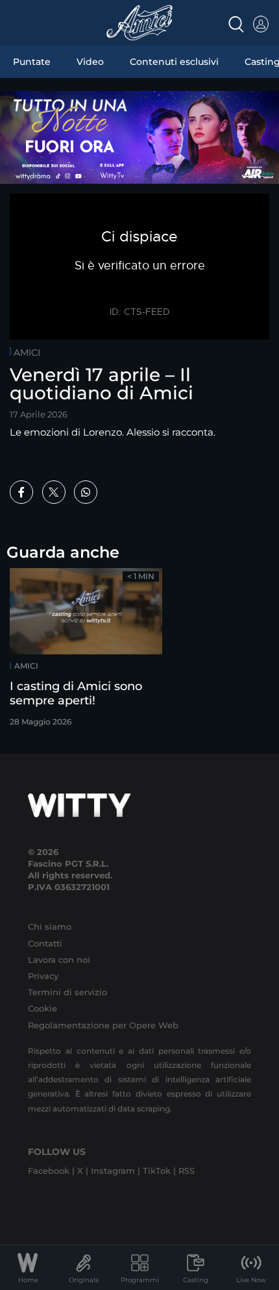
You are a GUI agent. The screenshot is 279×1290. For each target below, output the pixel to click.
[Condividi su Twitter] (54, 492)
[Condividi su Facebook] (21, 492)
